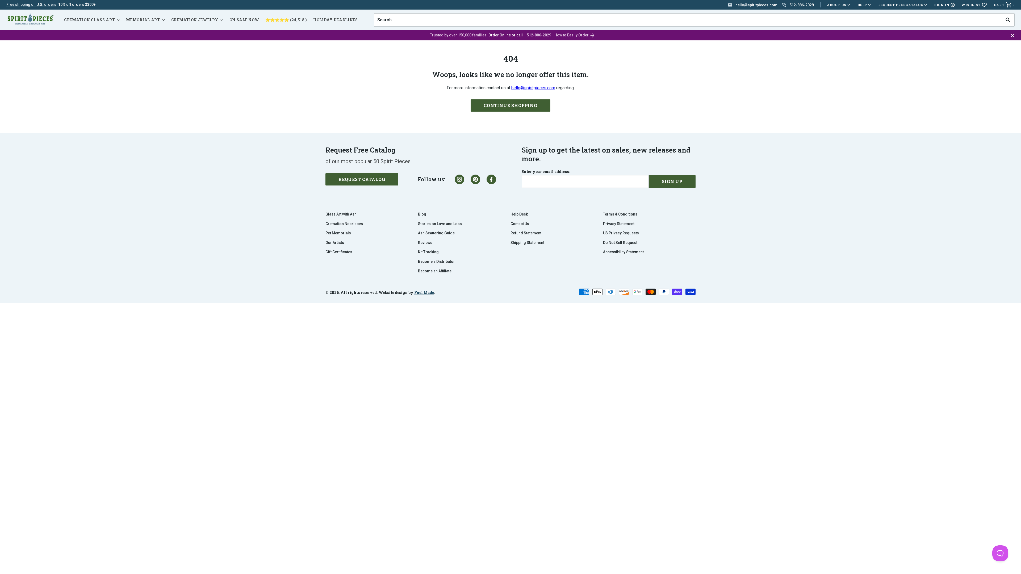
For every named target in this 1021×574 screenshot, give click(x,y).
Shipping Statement (527, 242)
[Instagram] (459, 179)
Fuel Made (424, 292)
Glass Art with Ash (341, 214)
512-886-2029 (539, 35)
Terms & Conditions (620, 214)
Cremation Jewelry (194, 19)
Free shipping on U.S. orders (31, 4)
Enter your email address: (546, 171)
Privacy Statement (618, 224)
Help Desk (519, 214)
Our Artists (334, 242)
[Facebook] (491, 179)
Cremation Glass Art (89, 19)
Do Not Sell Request (620, 242)
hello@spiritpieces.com (533, 87)
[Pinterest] (475, 179)
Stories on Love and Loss (440, 224)
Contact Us (519, 224)
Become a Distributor (436, 261)
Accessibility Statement (623, 252)
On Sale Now (244, 19)
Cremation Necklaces (344, 224)
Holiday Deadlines (335, 19)
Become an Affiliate (434, 271)
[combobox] (688, 20)
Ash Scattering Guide (436, 233)
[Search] (1008, 20)
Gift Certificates (338, 252)
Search (383, 13)
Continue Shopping (510, 105)
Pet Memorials (338, 233)
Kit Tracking (428, 252)
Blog (422, 214)
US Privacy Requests (621, 233)
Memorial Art (143, 19)
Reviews (425, 242)
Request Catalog (361, 179)
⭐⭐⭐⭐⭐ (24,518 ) (286, 19)
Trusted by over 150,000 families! (459, 35)
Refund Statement (525, 233)
